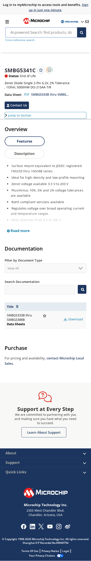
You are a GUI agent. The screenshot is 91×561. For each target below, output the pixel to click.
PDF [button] (26, 94)
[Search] (81, 32)
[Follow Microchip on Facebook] (23, 528)
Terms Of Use (29, 551)
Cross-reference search (19, 40)
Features (24, 141)
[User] (72, 22)
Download (75, 319)
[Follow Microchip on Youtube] (50, 527)
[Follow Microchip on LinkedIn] (32, 528)
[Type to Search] (82, 289)
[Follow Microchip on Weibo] (67, 527)
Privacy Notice (50, 551)
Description (24, 153)
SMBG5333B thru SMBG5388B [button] (50, 94)
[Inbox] (87, 21)
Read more (20, 230)
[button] (17, 105)
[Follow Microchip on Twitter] (41, 528)
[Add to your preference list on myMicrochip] (40, 70)
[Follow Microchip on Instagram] (58, 528)
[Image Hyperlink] (36, 23)
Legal (65, 551)
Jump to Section (19, 115)
